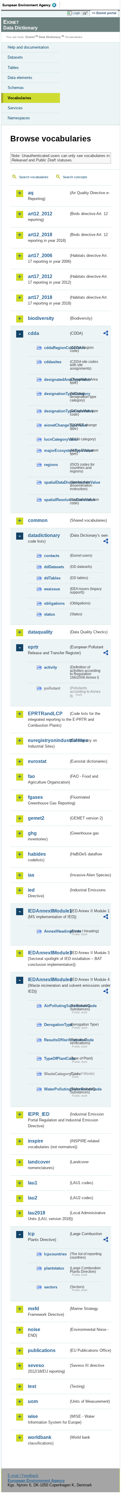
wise (33, 1416)
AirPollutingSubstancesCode (56, 1006)
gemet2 (36, 818)
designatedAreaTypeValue (56, 379)
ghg (32, 833)
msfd (33, 1308)
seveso (36, 1365)
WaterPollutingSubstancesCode (56, 1089)
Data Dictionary (50, 37)
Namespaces (19, 118)
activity (50, 667)
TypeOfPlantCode (56, 1058)
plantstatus (54, 1268)
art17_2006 (40, 255)
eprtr (33, 647)
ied (31, 890)
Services (15, 108)
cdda (33, 333)
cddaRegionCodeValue (56, 348)
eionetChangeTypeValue (56, 425)
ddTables (52, 578)
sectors (50, 1287)
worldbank (39, 1437)
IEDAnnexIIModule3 (48, 952)
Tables (13, 67)
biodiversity (41, 318)
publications (42, 1350)
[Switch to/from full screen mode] (86, 13)
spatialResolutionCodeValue (56, 500)
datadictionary (44, 535)
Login (76, 13)
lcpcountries (55, 1254)
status (49, 614)
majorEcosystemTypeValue (56, 450)
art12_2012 (40, 213)
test (32, 1386)
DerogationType (56, 1024)
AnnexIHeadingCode (56, 931)
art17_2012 (40, 276)
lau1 (32, 1182)
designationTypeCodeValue (56, 411)
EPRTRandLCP (45, 713)
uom (33, 1401)
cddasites (52, 362)
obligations (54, 603)
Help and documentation (28, 47)
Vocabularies (19, 98)
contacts (51, 555)
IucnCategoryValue (56, 439)
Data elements (20, 77)
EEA (31, 5)
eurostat (37, 761)
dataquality (40, 631)
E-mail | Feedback (23, 1475)
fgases (35, 797)
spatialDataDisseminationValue (56, 482)
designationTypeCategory (56, 393)
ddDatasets (54, 567)
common (38, 520)
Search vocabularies (33, 177)
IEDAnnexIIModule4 (48, 979)
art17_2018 (40, 297)
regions (51, 464)
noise (34, 1329)
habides (37, 854)
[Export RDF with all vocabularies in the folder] (105, 333)
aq (30, 192)
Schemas (16, 87)
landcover (39, 1161)
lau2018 (36, 1212)
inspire (35, 1140)
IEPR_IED (39, 1114)
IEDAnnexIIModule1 (48, 910)
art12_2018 (40, 234)
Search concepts (75, 177)
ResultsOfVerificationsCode (56, 1040)
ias (31, 874)
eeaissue (52, 589)
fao (31, 776)
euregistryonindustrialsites (48, 740)
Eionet (30, 37)
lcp (31, 1233)
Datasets (15, 57)
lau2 (32, 1197)
